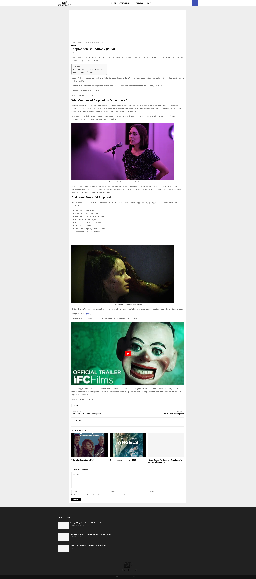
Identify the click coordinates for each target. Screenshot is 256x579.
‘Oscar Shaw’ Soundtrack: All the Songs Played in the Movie (88, 545)
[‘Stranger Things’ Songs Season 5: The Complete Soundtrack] (63, 525)
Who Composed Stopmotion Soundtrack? (89, 69)
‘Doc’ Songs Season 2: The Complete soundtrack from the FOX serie (91, 534)
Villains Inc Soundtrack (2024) (83, 460)
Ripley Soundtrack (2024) (173, 414)
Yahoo (87, 314)
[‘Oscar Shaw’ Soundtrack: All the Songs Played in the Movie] (63, 548)
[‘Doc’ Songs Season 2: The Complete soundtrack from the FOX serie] (63, 537)
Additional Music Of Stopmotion (85, 72)
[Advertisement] (128, 26)
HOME (114, 3)
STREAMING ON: (125, 3)
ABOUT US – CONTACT (143, 3)
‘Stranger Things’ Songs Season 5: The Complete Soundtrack (88, 523)
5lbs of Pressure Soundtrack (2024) (87, 414)
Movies (73, 45)
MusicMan (78, 420)
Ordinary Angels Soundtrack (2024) (123, 460)
